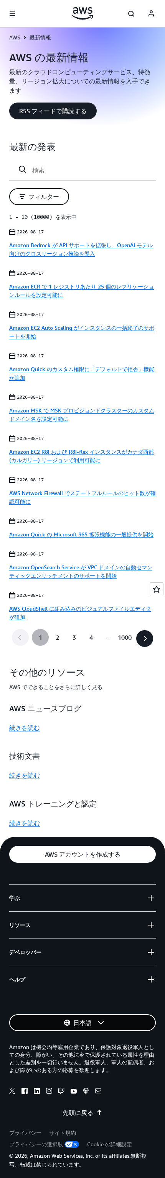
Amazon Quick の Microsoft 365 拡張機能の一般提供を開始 (81, 534)
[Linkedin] (37, 1092)
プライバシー (25, 1132)
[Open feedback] (156, 589)
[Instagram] (49, 1092)
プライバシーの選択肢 (36, 1144)
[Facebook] (24, 1092)
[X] (12, 1092)
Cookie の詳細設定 (109, 1144)
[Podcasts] (86, 1092)
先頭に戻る (78, 1112)
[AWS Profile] (151, 13)
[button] (53, 111)
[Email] (98, 1092)
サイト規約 (62, 1132)
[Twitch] (61, 1092)
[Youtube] (74, 1092)
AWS (14, 37)
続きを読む (24, 728)
